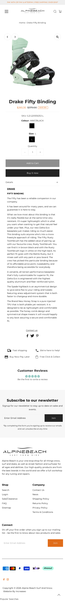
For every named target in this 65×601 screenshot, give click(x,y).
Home (22, 22)
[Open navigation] (10, 11)
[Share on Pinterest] (37, 336)
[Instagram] (8, 579)
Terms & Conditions (42, 512)
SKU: (23, 116)
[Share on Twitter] (32, 336)
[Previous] (7, 37)
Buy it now (32, 173)
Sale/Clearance (9, 499)
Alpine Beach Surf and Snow (37, 588)
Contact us (31, 330)
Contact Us (38, 490)
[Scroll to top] (59, 595)
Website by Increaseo (14, 591)
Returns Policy (40, 503)
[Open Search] (55, 11)
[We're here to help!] (37, 351)
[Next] (14, 37)
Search (5, 490)
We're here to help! (50, 350)
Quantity (32, 146)
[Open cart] (60, 11)
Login (5, 494)
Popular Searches (9, 599)
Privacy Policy (39, 507)
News (35, 494)
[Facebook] (4, 579)
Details (9, 182)
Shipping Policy (40, 499)
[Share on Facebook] (28, 336)
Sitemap (6, 507)
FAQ (4, 503)
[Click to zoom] (57, 37)
